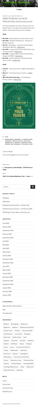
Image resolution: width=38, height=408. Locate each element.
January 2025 (7, 227)
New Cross (7, 354)
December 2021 (8, 277)
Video (22, 367)
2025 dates (6, 201)
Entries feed (6, 384)
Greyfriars (14, 340)
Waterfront (30, 367)
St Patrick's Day (27, 144)
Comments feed (8, 388)
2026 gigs (6, 198)
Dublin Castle (18, 141)
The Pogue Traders (16, 2)
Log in (4, 381)
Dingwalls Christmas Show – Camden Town (16, 205)
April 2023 (6, 248)
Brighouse (7, 327)
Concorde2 (18, 334)
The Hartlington (16, 363)
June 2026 (6, 223)
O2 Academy (7, 357)
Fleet (25, 337)
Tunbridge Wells (28, 363)
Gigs (6, 136)
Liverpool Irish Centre (23, 347)
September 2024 (8, 230)
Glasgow (27, 141)
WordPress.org (7, 391)
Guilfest (6, 344)
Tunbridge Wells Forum (11, 367)
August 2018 (7, 288)
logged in (13, 155)
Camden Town (27, 139)
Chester (17, 330)
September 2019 (8, 284)
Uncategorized (7, 313)
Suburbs (6, 363)
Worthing (20, 370)
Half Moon (14, 344)
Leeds (6, 347)
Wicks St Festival (9, 370)
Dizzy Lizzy (7, 337)
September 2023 (8, 237)
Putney (6, 360)
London (6, 350)
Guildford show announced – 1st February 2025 (17, 209)
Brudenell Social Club (26, 327)
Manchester (14, 350)
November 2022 (8, 259)
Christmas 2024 (27, 330)
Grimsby (22, 340)
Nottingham (15, 144)
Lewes (12, 347)
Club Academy (8, 334)
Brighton (15, 327)
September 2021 (8, 281)
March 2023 (6, 252)
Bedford (6, 324)
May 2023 (6, 245)
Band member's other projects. (12, 306)
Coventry (8, 141)
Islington (29, 344)
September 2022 (8, 263)
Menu (20, 9)
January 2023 (7, 255)
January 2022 (7, 273)
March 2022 (6, 270)
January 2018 (7, 295)
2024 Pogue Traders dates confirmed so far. (16, 212)
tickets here (21, 47)
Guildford (30, 340)
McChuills (24, 350)
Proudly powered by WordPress (11, 403)
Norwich (15, 354)
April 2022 (6, 266)
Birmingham (9, 139)
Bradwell (18, 139)
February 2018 (7, 291)
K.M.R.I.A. (19, 16)
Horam (17, 142)
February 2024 (7, 234)
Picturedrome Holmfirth (21, 357)
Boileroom (24, 324)
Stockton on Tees (15, 360)
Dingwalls (27, 334)
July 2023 (6, 241)
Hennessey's (9, 142)
